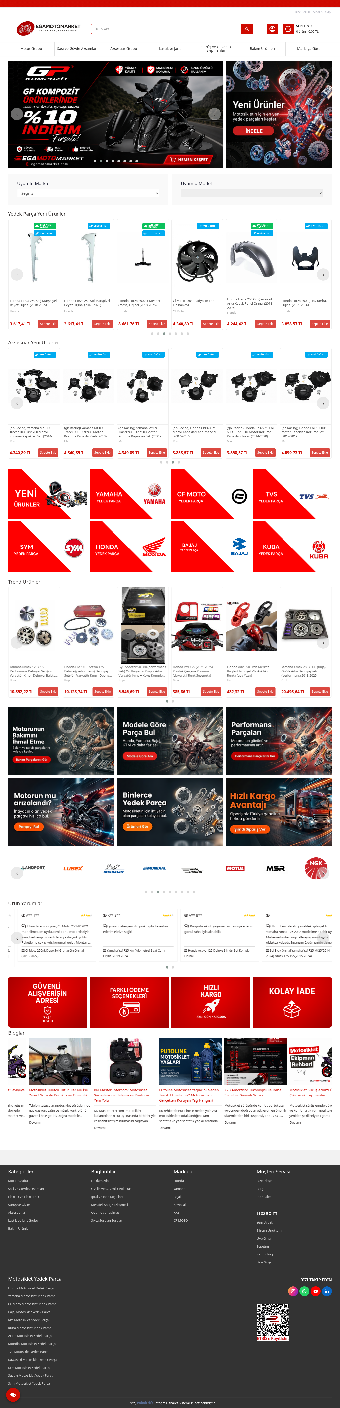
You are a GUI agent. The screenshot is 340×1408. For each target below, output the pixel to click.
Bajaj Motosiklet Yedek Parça (29, 1312)
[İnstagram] (293, 1291)
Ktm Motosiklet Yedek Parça (29, 1367)
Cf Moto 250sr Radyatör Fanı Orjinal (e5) (140, 303)
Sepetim (263, 1246)
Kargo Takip (265, 1254)
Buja (13, 680)
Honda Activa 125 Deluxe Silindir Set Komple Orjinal (126, 953)
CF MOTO (181, 1220)
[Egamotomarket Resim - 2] (129, 494)
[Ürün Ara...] (247, 29)
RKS (176, 1212)
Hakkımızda (100, 1180)
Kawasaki (180, 1204)
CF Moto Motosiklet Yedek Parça (32, 1304)
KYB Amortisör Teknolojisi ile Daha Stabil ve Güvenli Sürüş (166, 1092)
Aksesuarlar (16, 1212)
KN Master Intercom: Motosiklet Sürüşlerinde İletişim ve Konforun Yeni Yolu (36, 1095)
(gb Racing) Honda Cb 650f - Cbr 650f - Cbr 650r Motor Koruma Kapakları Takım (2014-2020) (196, 432)
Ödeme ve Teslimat (105, 1212)
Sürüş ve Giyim (19, 1204)
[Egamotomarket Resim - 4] (292, 494)
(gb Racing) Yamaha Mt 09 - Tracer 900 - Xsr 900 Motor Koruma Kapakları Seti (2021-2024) (85, 432)
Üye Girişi (264, 1238)
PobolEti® (145, 1403)
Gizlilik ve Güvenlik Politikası (111, 1188)
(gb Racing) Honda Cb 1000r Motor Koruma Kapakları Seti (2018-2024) (302, 432)
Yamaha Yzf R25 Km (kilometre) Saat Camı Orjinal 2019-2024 (43, 953)
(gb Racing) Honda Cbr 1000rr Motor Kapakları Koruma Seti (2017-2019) (249, 432)
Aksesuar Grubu (123, 48)
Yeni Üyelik (265, 1222)
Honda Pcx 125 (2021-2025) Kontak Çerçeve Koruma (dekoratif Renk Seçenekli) (138, 671)
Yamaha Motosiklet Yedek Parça (31, 1296)
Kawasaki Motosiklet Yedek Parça (32, 1359)
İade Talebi (264, 1196)
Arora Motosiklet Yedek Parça (30, 1335)
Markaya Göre (308, 48)
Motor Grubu (31, 48)
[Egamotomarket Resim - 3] (210, 494)
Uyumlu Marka (32, 183)
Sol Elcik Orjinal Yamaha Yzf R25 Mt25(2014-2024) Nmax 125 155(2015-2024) (207, 953)
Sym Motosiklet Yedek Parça (29, 1383)
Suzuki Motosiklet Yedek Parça (30, 1375)
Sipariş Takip (322, 12)
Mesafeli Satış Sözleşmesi (109, 1204)
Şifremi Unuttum (269, 1230)
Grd (175, 680)
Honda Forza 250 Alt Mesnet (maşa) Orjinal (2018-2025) (85, 303)
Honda (14, 311)
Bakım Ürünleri (262, 48)
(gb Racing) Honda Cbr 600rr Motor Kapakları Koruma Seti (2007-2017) (139, 432)
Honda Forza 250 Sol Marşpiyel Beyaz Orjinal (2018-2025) (33, 303)
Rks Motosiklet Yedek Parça (28, 1320)
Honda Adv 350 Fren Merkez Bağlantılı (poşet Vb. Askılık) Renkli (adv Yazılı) (194, 671)
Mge (121, 680)
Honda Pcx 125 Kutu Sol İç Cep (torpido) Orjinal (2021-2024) (304, 303)
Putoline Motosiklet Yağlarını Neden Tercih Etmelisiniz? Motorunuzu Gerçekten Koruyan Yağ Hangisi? (103, 1095)
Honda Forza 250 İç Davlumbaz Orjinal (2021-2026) (250, 303)
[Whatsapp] (304, 1291)
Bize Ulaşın (265, 1180)
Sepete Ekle (48, 324)
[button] (95, 161)
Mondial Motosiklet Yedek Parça (32, 1343)
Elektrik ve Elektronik (23, 1196)
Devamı (13, 1127)
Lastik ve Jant (170, 48)
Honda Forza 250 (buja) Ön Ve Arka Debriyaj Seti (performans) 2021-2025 (305, 671)
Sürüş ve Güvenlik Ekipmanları (216, 48)
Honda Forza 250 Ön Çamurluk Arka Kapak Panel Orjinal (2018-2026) (196, 303)
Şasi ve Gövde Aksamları (77, 48)
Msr (12, 441)
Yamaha (179, 1188)
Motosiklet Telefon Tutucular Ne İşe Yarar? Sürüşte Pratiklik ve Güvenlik (298, 1092)
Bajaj (177, 1196)
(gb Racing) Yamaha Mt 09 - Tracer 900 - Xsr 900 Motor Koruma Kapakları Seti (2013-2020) (31, 432)
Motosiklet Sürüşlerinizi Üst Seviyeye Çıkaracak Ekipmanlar (234, 1092)
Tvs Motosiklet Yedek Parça (28, 1351)
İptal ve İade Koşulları (107, 1196)
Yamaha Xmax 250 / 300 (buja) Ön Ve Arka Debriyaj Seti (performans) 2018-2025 (249, 671)
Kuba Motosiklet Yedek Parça (29, 1328)
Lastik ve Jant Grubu (23, 1220)
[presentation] (17, 114)
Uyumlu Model (196, 183)
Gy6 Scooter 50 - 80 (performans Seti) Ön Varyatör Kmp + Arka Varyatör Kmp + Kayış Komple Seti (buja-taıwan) (88, 671)
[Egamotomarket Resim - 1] (279, 114)
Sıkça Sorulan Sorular (106, 1220)
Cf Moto (124, 311)
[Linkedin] (327, 1291)
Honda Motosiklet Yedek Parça (31, 1288)
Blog (260, 1188)
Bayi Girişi (264, 1262)
